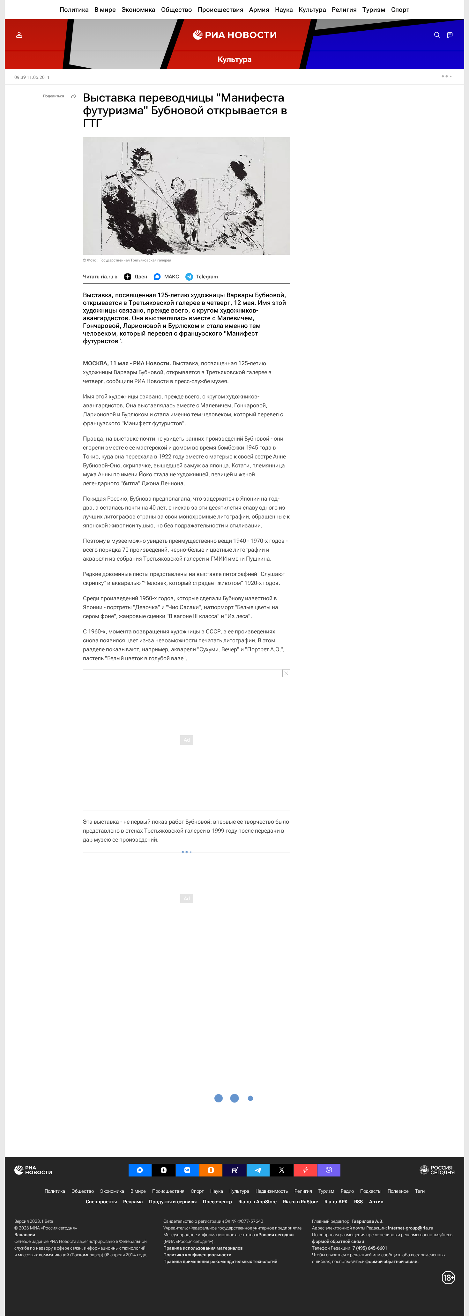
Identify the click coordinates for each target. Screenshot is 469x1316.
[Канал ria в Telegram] (258, 1170)
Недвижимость (272, 1191)
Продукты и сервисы (173, 1202)
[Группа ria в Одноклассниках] (210, 1170)
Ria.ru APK (336, 1202)
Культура (239, 1191)
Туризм (326, 1191)
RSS (358, 1202)
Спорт (197, 1191)
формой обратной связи (338, 1241)
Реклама (133, 1202)
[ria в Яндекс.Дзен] (163, 1170)
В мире (138, 1191)
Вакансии (24, 1234)
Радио (347, 1191)
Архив (376, 1202)
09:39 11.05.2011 (32, 77)
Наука (216, 1191)
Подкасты (370, 1191)
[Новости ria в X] (281, 1170)
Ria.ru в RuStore (300, 1202)
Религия (303, 1191)
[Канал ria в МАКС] (140, 1170)
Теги (420, 1191)
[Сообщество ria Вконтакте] (187, 1170)
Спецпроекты (101, 1202)
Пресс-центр (217, 1202)
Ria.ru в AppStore (257, 1202)
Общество (82, 1191)
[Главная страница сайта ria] (234, 35)
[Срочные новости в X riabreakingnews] (305, 1170)
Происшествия (168, 1191)
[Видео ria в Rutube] (234, 1170)
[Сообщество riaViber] (328, 1170)
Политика (55, 1191)
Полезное (398, 1191)
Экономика (112, 1191)
